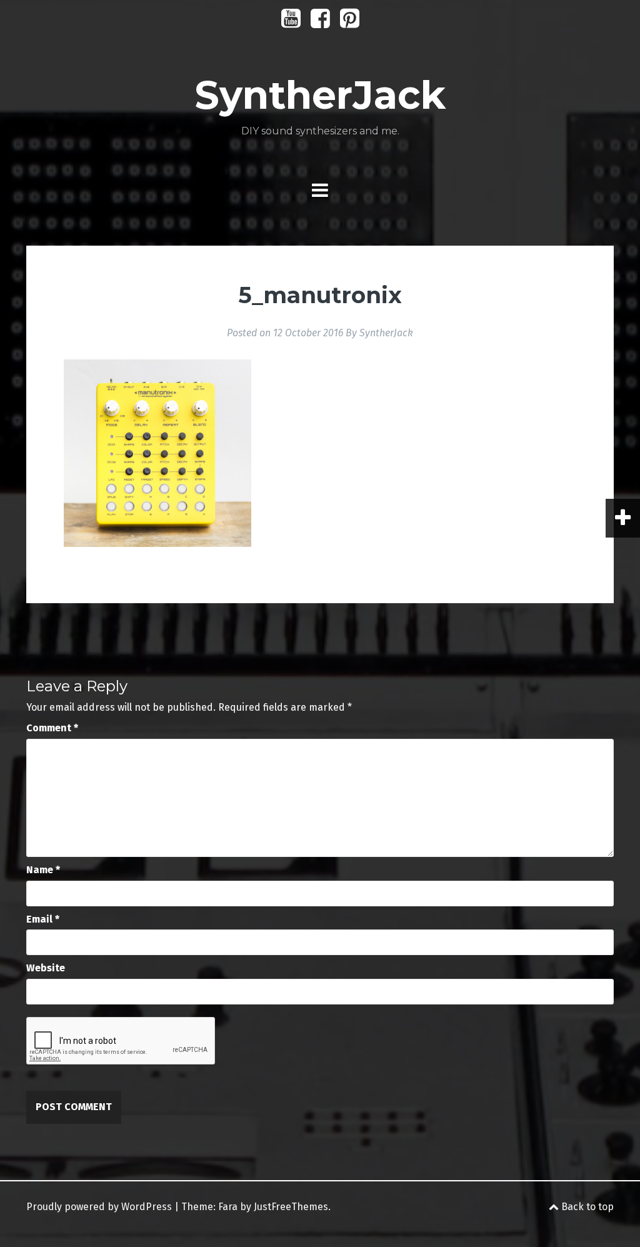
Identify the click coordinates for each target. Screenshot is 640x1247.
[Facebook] (320, 23)
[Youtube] (291, 23)
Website (45, 968)
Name (43, 870)
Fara (228, 1207)
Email (42, 919)
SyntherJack (320, 95)
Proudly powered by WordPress (99, 1207)
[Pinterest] (349, 23)
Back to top (586, 1207)
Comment (52, 728)
